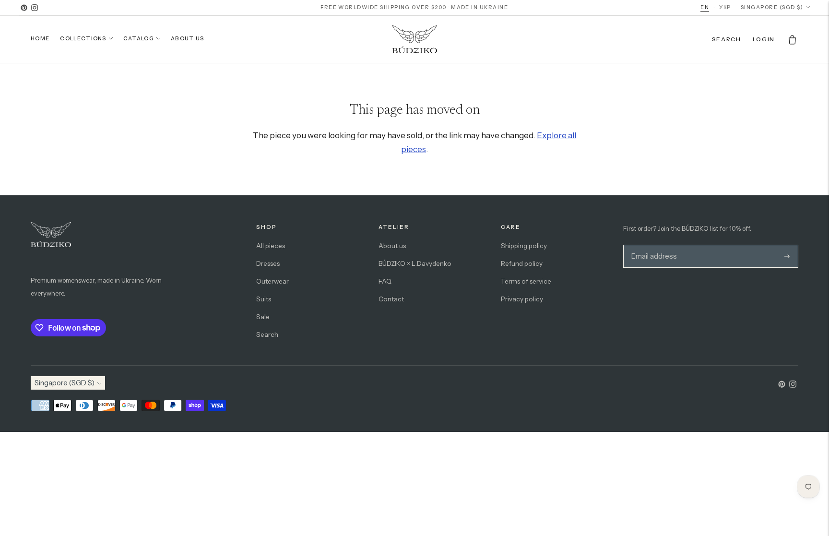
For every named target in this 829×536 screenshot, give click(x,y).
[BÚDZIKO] (414, 39)
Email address (652, 245)
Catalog (138, 38)
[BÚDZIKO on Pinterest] (24, 7)
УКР (725, 7)
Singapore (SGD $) (772, 7)
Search (267, 334)
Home (40, 38)
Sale (263, 317)
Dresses (268, 263)
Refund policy (522, 263)
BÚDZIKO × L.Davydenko (415, 263)
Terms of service (526, 281)
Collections (83, 38)
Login (764, 39)
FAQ (385, 281)
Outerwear (272, 281)
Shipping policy (524, 246)
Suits (263, 299)
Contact (391, 299)
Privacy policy (522, 299)
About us (187, 38)
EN (704, 7)
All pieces (270, 246)
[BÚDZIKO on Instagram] (34, 7)
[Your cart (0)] (792, 39)
